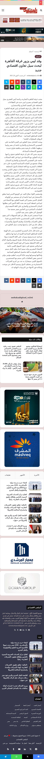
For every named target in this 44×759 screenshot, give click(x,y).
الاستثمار (17, 705)
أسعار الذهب (37, 705)
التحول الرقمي (23, 713)
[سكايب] (6, 82)
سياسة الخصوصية (14, 743)
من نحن (5, 743)
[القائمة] (3, 11)
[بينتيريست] (17, 82)
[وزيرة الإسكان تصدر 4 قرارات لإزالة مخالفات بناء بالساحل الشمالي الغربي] (35, 529)
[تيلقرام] (28, 87)
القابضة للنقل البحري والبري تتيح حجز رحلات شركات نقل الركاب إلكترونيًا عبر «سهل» (16, 518)
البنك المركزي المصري (21, 709)
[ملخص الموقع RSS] (15, 630)
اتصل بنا (24, 743)
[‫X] (34, 82)
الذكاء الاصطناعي (36, 717)
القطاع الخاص (25, 721)
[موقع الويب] (22, 301)
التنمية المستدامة (11, 713)
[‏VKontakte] (6, 280)
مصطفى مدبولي (36, 725)
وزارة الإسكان (24, 725)
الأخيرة (36, 475)
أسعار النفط (26, 705)
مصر (8, 721)
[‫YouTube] (20, 630)
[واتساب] (34, 87)
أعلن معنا (31, 743)
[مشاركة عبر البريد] (12, 87)
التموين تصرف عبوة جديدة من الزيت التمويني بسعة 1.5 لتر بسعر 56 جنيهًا (33, 377)
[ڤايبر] (23, 87)
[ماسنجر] (39, 87)
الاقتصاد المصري (36, 709)
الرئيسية (37, 51)
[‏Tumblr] (23, 82)
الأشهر (22, 475)
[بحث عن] (41, 11)
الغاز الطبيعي (37, 721)
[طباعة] (6, 87)
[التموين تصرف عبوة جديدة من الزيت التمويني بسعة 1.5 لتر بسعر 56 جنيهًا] (32, 366)
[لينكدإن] (28, 82)
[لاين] (17, 87)
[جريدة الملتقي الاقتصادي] (28, 10)
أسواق (31, 51)
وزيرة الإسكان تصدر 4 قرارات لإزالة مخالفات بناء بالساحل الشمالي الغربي (16, 528)
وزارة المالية (13, 725)
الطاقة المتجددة (16, 717)
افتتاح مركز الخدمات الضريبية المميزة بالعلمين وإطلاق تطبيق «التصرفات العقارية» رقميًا (16, 497)
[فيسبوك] (39, 82)
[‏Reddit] (12, 82)
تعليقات (7, 475)
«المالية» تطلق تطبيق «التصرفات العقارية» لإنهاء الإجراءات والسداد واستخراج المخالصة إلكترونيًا (15, 507)
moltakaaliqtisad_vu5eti (33, 75)
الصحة (25, 717)
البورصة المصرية (36, 713)
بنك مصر (15, 721)
